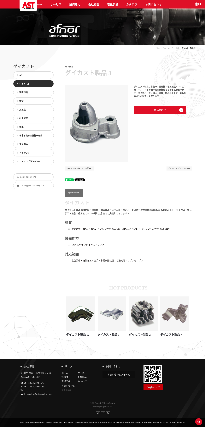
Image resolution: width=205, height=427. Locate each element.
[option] (96, 123)
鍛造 (21, 101)
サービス (82, 373)
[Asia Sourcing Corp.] (28, 5)
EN (199, 4)
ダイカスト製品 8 (108, 334)
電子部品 (23, 144)
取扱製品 (65, 381)
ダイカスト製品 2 (80, 168)
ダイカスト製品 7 (171, 334)
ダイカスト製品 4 (178, 168)
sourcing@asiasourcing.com (32, 186)
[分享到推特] (98, 413)
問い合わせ (160, 110)
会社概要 (82, 377)
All (20, 75)
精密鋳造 (23, 92)
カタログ (82, 381)
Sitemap (67, 390)
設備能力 (65, 377)
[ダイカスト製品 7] (174, 313)
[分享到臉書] (103, 413)
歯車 (21, 127)
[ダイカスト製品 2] (143, 313)
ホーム (64, 373)
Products (166, 48)
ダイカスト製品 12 (77, 334)
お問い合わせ (68, 386)
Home (158, 48)
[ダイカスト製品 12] (80, 313)
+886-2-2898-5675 (27, 177)
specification (73, 193)
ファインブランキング (29, 161)
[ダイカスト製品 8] (112, 313)
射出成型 (23, 118)
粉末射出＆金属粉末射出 (30, 135)
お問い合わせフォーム (119, 375)
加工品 (22, 110)
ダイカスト (175, 48)
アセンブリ (24, 153)
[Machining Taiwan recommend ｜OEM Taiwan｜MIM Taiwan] (102, 22)
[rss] (108, 413)
